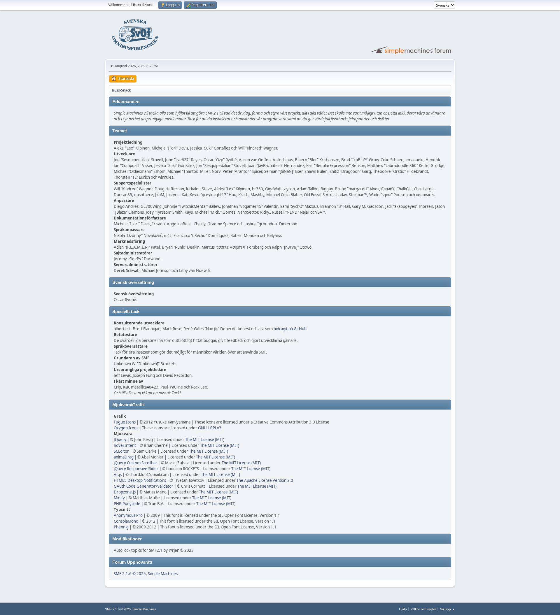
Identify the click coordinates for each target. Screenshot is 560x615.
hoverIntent (125, 445)
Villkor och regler (423, 609)
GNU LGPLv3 (209, 427)
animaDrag (124, 457)
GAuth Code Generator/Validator (143, 486)
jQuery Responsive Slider (136, 468)
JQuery (120, 439)
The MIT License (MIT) (204, 439)
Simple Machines (163, 573)
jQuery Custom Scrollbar (135, 462)
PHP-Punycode (127, 503)
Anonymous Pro (128, 515)
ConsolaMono (126, 521)
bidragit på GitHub (290, 328)
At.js (118, 474)
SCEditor (121, 451)
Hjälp (403, 609)
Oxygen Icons (126, 427)
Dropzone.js (125, 492)
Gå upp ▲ (447, 609)
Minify (119, 497)
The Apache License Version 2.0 (265, 480)
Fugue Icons (125, 422)
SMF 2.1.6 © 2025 (130, 573)
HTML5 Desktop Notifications (140, 480)
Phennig (121, 527)
